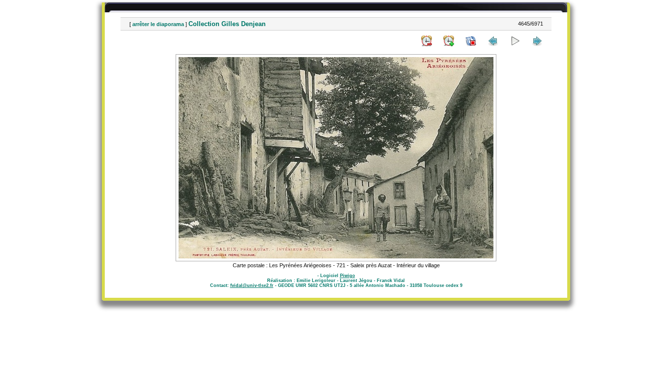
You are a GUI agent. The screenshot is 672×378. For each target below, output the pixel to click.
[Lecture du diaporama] (515, 40)
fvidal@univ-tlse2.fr (252, 285)
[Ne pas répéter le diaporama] (470, 40)
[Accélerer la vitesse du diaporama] (448, 40)
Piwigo (347, 275)
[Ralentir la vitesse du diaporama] (426, 40)
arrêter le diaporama (158, 24)
